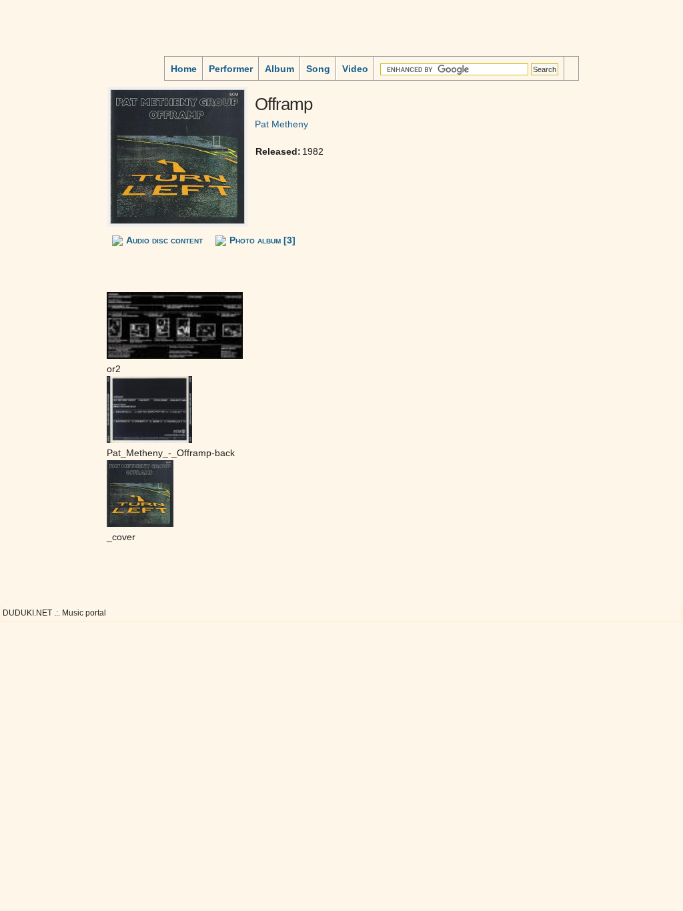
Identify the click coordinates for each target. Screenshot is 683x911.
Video (355, 68)
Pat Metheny (281, 124)
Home (184, 68)
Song (318, 68)
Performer (231, 68)
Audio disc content (164, 240)
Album (279, 68)
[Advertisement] (44, 116)
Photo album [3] (262, 240)
